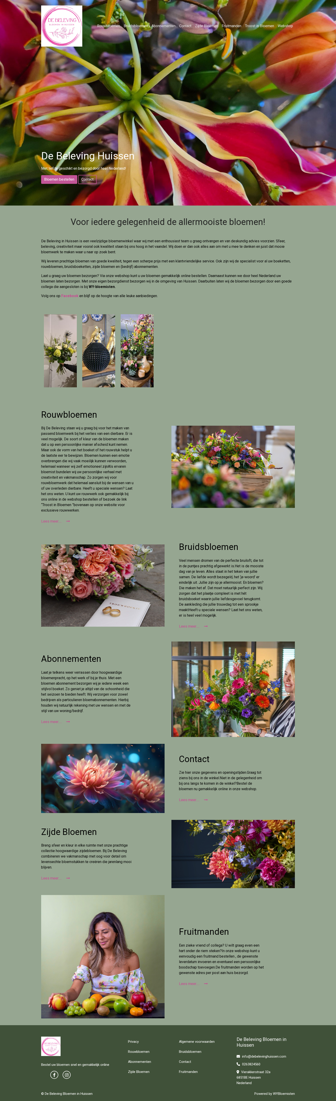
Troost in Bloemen (259, 26)
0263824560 (250, 1064)
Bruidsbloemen (136, 26)
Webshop (285, 26)
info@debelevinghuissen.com (263, 1056)
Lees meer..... (52, 521)
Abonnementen (164, 26)
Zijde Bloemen (206, 26)
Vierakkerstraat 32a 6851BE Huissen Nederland (253, 1077)
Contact (185, 26)
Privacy (133, 1042)
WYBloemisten (284, 1094)
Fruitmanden (231, 26)
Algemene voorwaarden (197, 1042)
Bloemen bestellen (59, 179)
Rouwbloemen (108, 26)
